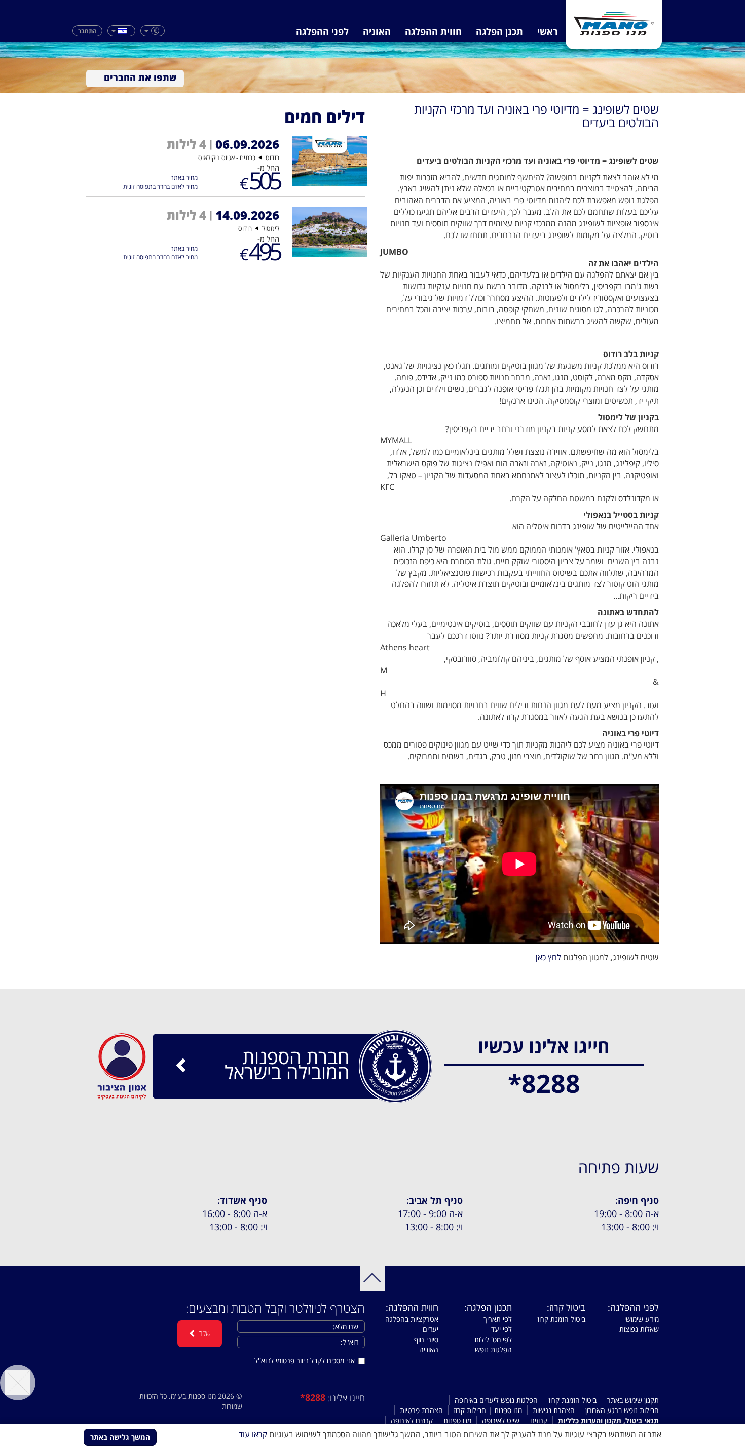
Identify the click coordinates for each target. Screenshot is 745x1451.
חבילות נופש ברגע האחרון (622, 1410)
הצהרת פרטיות (421, 1410)
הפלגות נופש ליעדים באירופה (496, 1400)
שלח (203, 1333)
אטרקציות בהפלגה (411, 1319)
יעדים (430, 1329)
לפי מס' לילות (493, 1339)
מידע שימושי (641, 1319)
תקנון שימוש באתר (633, 1400)
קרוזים (538, 1420)
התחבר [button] (87, 30)
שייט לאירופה (500, 1420)
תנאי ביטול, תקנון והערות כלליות (608, 1420)
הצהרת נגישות (554, 1410)
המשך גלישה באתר (120, 1437)
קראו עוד (253, 1434)
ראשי (547, 31)
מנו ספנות (457, 1420)
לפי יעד (501, 1329)
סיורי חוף (426, 1339)
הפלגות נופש (493, 1349)
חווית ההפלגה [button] (433, 31)
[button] (152, 30)
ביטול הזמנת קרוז (561, 1319)
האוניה (377, 31)
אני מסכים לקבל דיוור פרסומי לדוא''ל (304, 1360)
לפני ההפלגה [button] (322, 31)
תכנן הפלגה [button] (499, 31)
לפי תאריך (497, 1319)
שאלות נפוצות (639, 1329)
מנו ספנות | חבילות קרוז (488, 1410)
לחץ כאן (548, 957)
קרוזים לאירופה (412, 1420)
